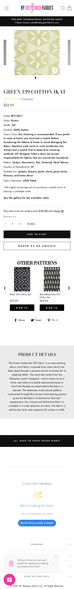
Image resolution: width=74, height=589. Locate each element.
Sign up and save (37, 576)
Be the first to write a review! (37, 523)
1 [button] (36, 78)
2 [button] (39, 78)
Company (37, 544)
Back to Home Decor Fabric (39, 440)
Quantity (10, 216)
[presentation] (5, 287)
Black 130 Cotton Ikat (20, 294)
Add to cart (22, 308)
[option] (37, 21)
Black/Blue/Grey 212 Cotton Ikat (50, 296)
